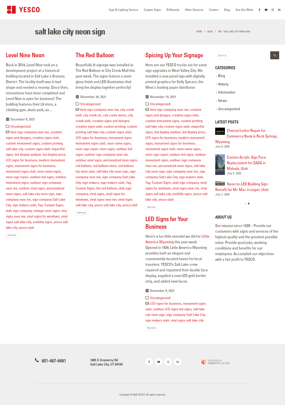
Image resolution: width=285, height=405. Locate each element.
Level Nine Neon (25, 55)
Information (226, 92)
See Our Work (244, 10)
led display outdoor (28, 154)
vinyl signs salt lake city (187, 320)
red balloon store (105, 165)
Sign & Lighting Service (123, 10)
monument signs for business (35, 165)
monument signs (120, 137)
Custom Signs (152, 10)
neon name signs (49, 171)
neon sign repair (17, 177)
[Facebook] (259, 9)
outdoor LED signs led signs (172, 309)
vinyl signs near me (103, 199)
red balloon (83, 165)
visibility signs (42, 222)
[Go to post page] (220, 130)
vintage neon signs (47, 210)
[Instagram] (272, 9)
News (222, 100)
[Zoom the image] (215, 361)
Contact (213, 10)
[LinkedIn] (279, 9)
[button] (245, 215)
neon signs (107, 149)
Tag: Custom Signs (50, 205)
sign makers (90, 182)
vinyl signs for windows (43, 216)
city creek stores (114, 115)
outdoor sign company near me (106, 154)
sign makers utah (24, 205)
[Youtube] (266, 9)
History (223, 84)
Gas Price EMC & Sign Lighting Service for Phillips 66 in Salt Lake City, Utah (252, 163)
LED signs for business (21, 160)
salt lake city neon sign (38, 194)
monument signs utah (21, 171)
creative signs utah (45, 137)
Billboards (173, 10)
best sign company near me (29, 132)
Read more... (12, 235)
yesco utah (26, 227)
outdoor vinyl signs (32, 188)
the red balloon (106, 188)
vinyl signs (97, 194)
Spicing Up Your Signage (174, 55)
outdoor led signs (42, 177)
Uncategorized (20, 126)
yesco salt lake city (107, 205)
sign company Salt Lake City (185, 314)
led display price (54, 154)
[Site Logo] (24, 10)
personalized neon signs (120, 160)
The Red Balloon (95, 55)
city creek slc (92, 115)
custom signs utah (37, 149)
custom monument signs (23, 143)
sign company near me (182, 171)
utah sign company (19, 210)
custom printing (114, 126)
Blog (227, 10)
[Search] (274, 55)
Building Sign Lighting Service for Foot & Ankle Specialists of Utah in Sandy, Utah (247, 136)
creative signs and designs (110, 121)
